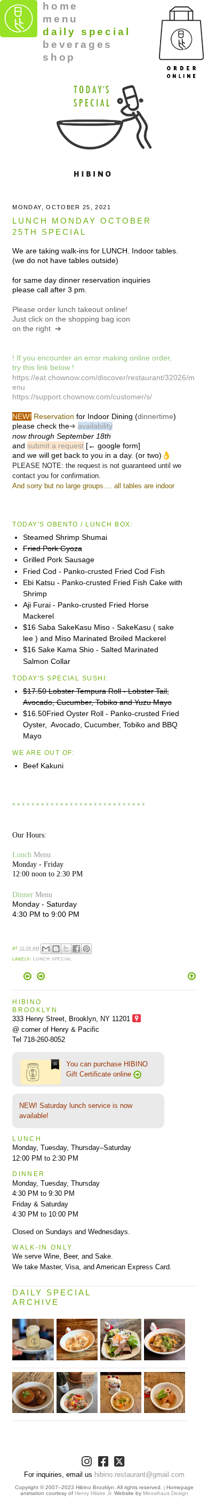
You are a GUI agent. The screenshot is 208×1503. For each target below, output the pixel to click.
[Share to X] (66, 948)
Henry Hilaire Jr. (94, 1493)
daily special (86, 31)
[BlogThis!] (56, 948)
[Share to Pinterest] (86, 948)
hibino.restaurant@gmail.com (139, 1475)
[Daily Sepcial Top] (192, 977)
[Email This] (46, 948)
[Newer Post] (28, 978)
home (60, 6)
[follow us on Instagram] (88, 1463)
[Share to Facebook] (76, 948)
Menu (42, 854)
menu (60, 18)
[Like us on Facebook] (104, 1463)
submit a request (55, 445)
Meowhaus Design (165, 1493)
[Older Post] (41, 978)
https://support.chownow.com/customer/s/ (82, 396)
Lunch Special (52, 959)
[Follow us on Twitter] (120, 1463)
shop (59, 57)
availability (95, 426)
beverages (78, 44)
